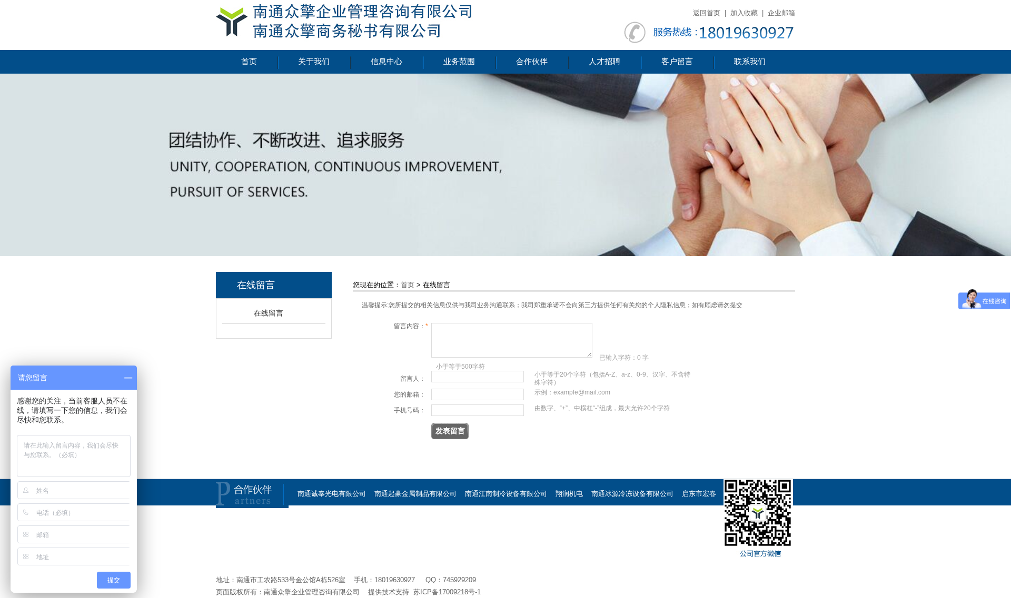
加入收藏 (744, 13)
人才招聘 (604, 61)
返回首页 (706, 13)
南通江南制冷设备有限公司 (506, 494)
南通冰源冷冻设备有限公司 (632, 494)
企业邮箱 (781, 13)
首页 (249, 61)
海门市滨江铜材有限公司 (454, 522)
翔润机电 (569, 494)
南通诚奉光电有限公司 (332, 494)
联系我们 (750, 61)
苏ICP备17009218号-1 (447, 592)
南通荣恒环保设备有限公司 (542, 522)
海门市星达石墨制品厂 (374, 522)
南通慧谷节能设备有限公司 (632, 522)
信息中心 (386, 61)
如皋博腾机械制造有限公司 (395, 551)
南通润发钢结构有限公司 (482, 551)
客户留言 (677, 61)
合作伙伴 (532, 61)
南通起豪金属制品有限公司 (415, 494)
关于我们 (314, 61)
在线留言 (268, 313)
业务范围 (459, 61)
